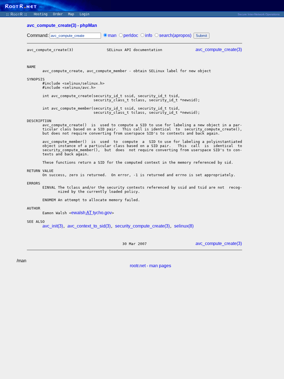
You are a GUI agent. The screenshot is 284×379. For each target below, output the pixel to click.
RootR (16, 14)
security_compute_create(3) (142, 226)
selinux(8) (184, 226)
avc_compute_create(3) (219, 49)
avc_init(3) (52, 226)
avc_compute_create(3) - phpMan (62, 25)
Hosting (40, 14)
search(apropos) (175, 35)
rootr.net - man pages (150, 265)
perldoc (130, 35)
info (148, 35)
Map (71, 14)
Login (84, 14)
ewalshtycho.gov (91, 212)
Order (58, 14)
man (112, 35)
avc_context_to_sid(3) (89, 226)
